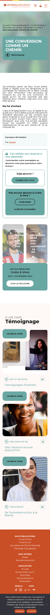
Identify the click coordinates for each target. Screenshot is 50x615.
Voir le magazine (20, 283)
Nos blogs (25, 575)
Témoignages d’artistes (20, 384)
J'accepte (20, 611)
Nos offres (25, 554)
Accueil (6, 25)
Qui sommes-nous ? (25, 572)
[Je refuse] (47, 604)
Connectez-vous (25, 180)
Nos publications (20, 25)
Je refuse (32, 611)
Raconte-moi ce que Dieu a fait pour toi (22, 27)
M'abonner (25, 202)
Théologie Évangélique (25, 548)
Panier (25, 557)
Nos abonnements (25, 560)
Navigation (25, 566)
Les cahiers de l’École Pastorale (25, 545)
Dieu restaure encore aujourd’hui (19, 449)
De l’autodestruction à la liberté (21, 514)
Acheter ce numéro (25, 209)
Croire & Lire (25, 542)
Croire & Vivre (37, 25)
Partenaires (25, 581)
